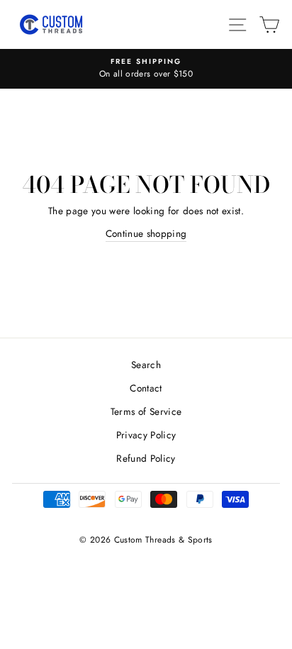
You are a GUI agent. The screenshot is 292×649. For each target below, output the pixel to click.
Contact (146, 388)
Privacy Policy (146, 435)
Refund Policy (145, 458)
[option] (146, 69)
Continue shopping (146, 233)
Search (146, 364)
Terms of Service (146, 411)
